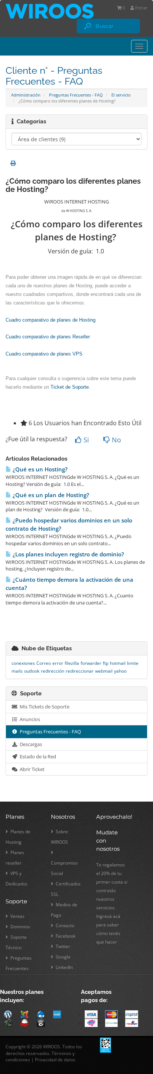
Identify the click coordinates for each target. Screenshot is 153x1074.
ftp (105, 663)
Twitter (62, 946)
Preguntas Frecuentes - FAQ (76, 95)
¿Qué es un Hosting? (39, 469)
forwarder (91, 663)
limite (133, 663)
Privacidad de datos (55, 1059)
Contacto (64, 925)
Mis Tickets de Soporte (43, 706)
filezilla (72, 663)
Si (85, 439)
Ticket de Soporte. (70, 387)
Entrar (140, 7)
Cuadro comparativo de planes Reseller (48, 336)
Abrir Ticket (31, 769)
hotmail (118, 663)
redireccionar (80, 671)
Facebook (65, 936)
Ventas (17, 916)
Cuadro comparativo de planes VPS (44, 354)
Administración (25, 95)
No (115, 439)
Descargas (29, 744)
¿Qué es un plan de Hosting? (50, 495)
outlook (31, 671)
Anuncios (28, 719)
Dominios (19, 926)
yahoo (120, 671)
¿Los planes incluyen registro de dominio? (67, 554)
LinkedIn (64, 967)
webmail (104, 671)
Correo (43, 663)
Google (63, 957)
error (57, 663)
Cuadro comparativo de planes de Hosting (50, 320)
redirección (52, 671)
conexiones (23, 663)
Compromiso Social (64, 868)
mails (17, 671)
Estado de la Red (36, 756)
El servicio (121, 95)
